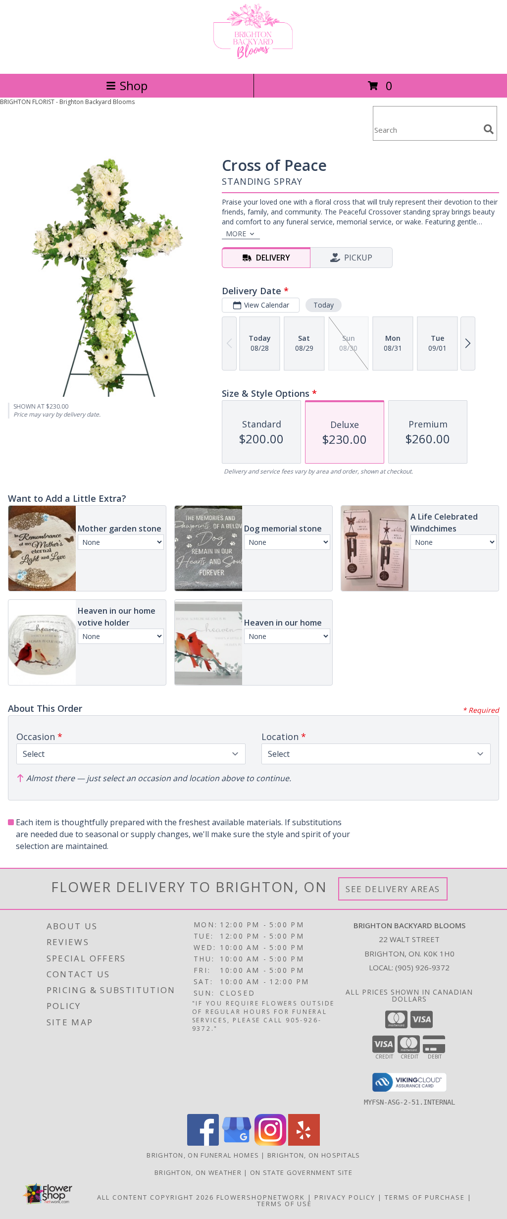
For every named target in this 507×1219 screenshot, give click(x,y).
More (236, 233)
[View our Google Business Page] (237, 1143)
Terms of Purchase (425, 1197)
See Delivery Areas (393, 889)
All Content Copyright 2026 (155, 1197)
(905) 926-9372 (422, 967)
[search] (489, 129)
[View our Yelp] (304, 1143)
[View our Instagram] (270, 1143)
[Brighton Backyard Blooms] (253, 59)
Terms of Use (284, 1203)
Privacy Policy (344, 1197)
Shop (134, 85)
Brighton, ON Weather (198, 1172)
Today (323, 305)
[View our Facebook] (203, 1143)
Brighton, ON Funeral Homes (203, 1155)
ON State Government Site (301, 1172)
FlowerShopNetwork (260, 1197)
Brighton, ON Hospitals (313, 1155)
